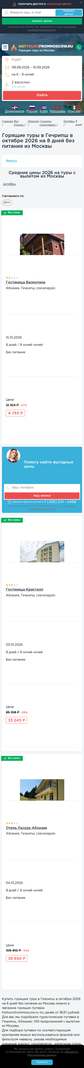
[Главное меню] (5, 47)
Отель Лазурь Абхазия (26, 828)
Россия (32, 111)
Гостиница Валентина (25, 282)
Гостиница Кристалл (24, 589)
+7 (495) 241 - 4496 (59, 502)
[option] (14, 110)
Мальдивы (57, 111)
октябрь (9, 184)
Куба (43, 111)
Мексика (74, 111)
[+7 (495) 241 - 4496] (79, 47)
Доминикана (14, 111)
